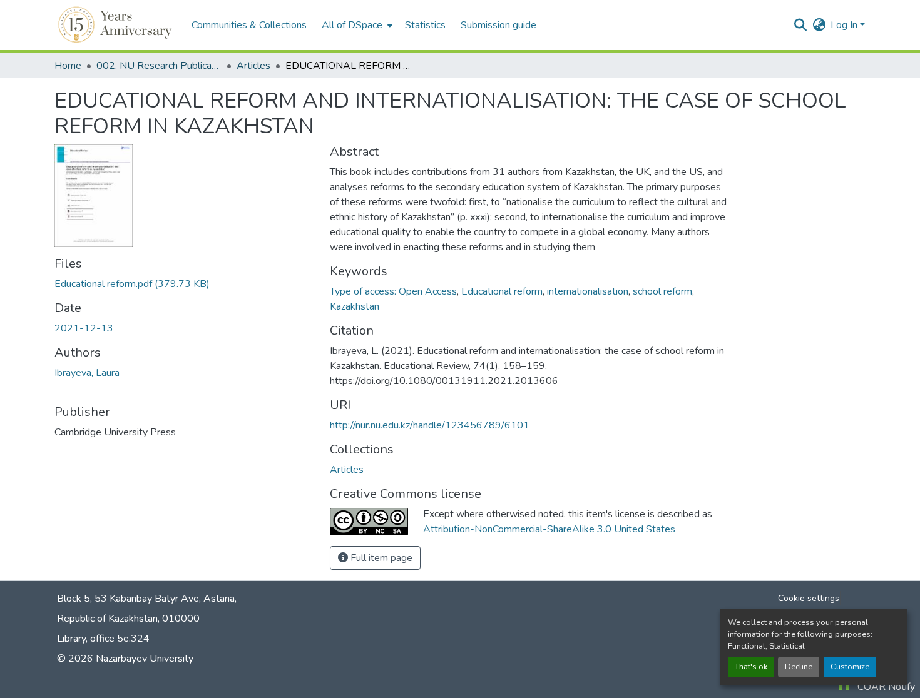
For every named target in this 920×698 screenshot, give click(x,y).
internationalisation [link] (587, 291)
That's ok (751, 666)
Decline (798, 666)
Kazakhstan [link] (354, 306)
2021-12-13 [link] (83, 328)
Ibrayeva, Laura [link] (87, 373)
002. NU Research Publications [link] (159, 66)
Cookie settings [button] (808, 598)
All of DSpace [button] (352, 25)
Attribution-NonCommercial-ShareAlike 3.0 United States (549, 529)
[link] (184, 283)
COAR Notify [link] (886, 687)
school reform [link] (662, 291)
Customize (850, 666)
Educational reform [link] (502, 291)
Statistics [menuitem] (425, 25)
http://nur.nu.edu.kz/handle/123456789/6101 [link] (429, 425)
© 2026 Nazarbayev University (125, 658)
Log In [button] (845, 25)
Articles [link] (253, 66)
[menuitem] (355, 25)
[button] (116, 25)
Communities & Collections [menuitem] (249, 25)
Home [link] (67, 66)
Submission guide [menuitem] (498, 25)
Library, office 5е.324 (103, 638)
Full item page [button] (380, 558)
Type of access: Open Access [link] (393, 291)
